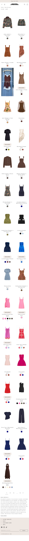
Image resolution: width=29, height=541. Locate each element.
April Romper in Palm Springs (7, 118)
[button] (28, 4)
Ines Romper (7, 371)
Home (2, 7)
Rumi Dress (21, 118)
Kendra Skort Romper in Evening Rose (21, 286)
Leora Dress (22, 371)
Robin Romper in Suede (7, 62)
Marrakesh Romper (21, 62)
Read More (4, 515)
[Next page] (23, 493)
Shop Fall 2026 (14, 1)
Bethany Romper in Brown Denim (21, 174)
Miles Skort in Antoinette (21, 34)
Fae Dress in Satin (21, 258)
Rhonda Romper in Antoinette (7, 202)
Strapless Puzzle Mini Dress (7, 314)
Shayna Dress (7, 286)
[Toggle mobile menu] (1, 4)
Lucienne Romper (21, 230)
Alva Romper (7, 399)
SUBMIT (23, 530)
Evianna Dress (7, 146)
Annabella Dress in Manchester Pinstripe (21, 202)
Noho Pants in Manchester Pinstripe (21, 427)
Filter (2, 9)
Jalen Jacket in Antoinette (7, 34)
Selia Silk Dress (7, 344)
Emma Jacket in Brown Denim (7, 174)
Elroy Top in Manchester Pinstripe (7, 427)
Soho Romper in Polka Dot (21, 90)
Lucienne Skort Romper (7, 258)
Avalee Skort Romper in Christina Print (7, 230)
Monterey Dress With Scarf (7, 483)
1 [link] (6, 493)
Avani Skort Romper (22, 344)
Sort (6, 9)
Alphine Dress (21, 314)
